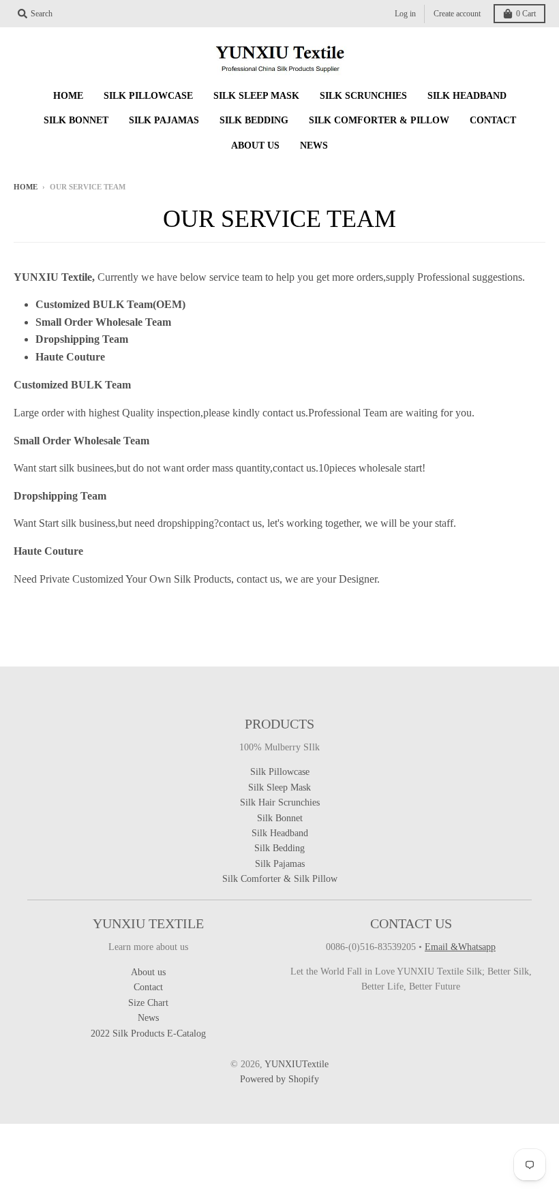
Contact (148, 987)
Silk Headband (280, 833)
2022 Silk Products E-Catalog (148, 1033)
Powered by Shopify (279, 1079)
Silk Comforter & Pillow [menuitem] (379, 120)
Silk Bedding (279, 848)
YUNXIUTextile (297, 1064)
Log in (405, 13)
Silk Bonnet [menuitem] (76, 120)
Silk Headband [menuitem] (467, 96)
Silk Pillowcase (279, 772)
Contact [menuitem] (493, 120)
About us (148, 972)
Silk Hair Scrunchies (280, 802)
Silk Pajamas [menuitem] (164, 120)
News (148, 1018)
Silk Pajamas (280, 864)
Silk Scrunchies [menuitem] (363, 96)
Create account (457, 13)
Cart (526, 13)
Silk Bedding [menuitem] (254, 120)
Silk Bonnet (280, 818)
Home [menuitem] (68, 96)
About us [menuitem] (255, 145)
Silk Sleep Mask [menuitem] (256, 96)
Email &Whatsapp (460, 947)
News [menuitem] (314, 145)
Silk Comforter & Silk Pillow (279, 879)
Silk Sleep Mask (279, 787)
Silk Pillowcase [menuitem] (148, 96)
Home (25, 187)
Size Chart (148, 1003)
